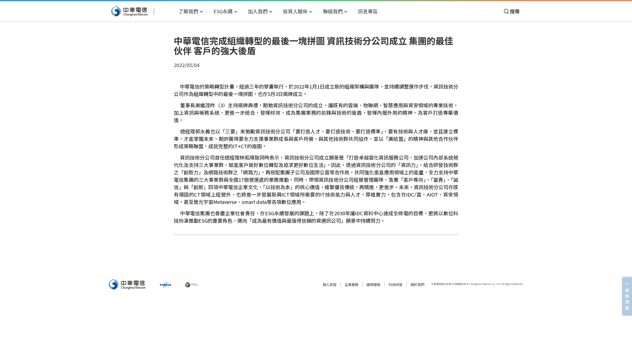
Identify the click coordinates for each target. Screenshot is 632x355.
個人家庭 (329, 284)
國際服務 (373, 284)
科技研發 (395, 284)
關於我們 (417, 284)
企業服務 (351, 284)
